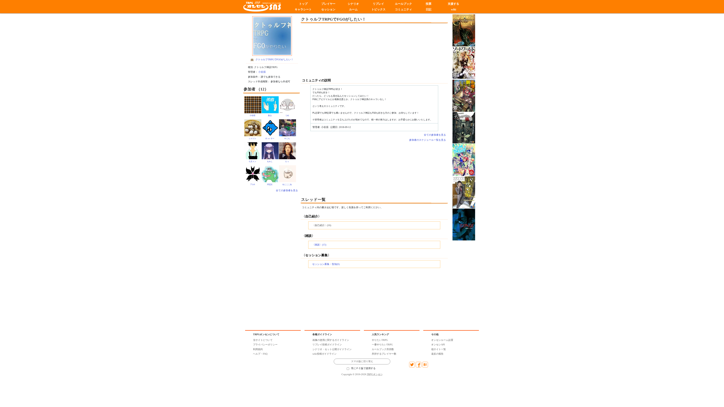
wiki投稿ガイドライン (324, 353)
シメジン (252, 138)
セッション (328, 9)
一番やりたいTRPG (382, 344)
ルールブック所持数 (383, 349)
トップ (303, 3)
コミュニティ (403, 9)
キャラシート (303, 9)
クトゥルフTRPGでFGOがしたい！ (274, 59)
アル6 (252, 184)
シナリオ (353, 3)
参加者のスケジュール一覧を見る (427, 139)
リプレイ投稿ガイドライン (327, 344)
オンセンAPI (438, 344)
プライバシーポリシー (265, 344)
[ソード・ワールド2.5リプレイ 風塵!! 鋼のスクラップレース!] (463, 95)
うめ (287, 115)
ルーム (353, 9)
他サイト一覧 (438, 349)
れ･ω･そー (269, 138)
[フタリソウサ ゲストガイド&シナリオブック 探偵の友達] (463, 192)
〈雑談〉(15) (319, 244)
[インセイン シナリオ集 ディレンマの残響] (463, 127)
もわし (270, 161)
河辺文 (270, 184)
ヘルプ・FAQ (260, 353)
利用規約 (258, 349)
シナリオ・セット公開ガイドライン (332, 349)
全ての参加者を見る (287, 190)
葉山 (270, 115)
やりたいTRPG (380, 340)
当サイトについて (263, 340)
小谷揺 (262, 71)
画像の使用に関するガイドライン (330, 340)
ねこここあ (287, 184)
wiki (453, 9)
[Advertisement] (343, 50)
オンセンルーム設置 (442, 340)
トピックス (378, 9)
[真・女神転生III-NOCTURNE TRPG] (463, 224)
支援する (453, 3)
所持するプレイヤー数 (384, 353)
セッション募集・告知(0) (326, 264)
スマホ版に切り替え (362, 361)
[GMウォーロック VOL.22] (463, 159)
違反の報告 (437, 353)
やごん (287, 138)
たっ (287, 161)
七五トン (252, 161)
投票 (428, 3)
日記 (428, 9)
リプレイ (378, 3)
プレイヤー (328, 3)
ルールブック (403, 3)
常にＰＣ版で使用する (363, 368)
